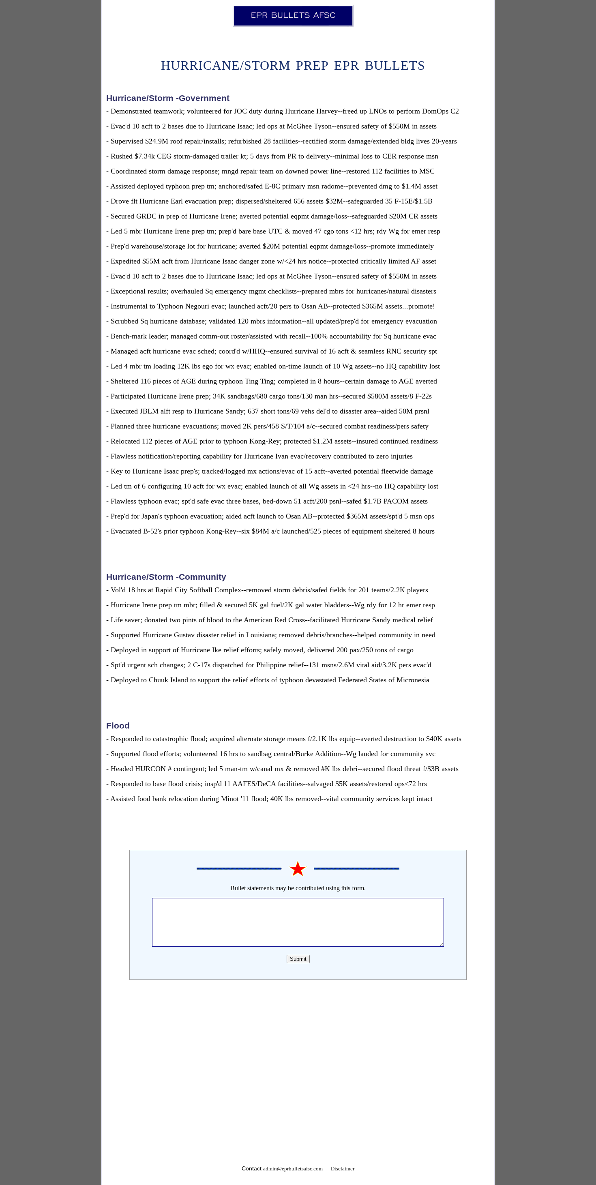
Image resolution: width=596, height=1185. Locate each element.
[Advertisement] (298, 1055)
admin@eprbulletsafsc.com (293, 1169)
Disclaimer (342, 1169)
